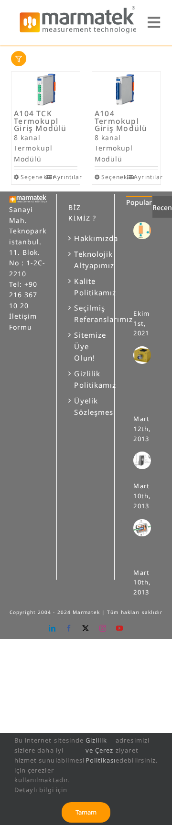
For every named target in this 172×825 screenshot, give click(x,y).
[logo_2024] (77, 8)
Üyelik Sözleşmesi (86, 406)
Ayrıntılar (65, 177)
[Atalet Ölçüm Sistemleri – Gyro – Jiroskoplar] (145, 354)
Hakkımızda (86, 238)
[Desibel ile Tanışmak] (145, 460)
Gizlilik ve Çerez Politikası (101, 750)
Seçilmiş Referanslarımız (86, 313)
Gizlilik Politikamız (86, 379)
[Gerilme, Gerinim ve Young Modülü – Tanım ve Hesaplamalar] (145, 230)
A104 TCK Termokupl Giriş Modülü (40, 120)
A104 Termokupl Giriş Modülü (121, 120)
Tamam (86, 812)
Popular (139, 202)
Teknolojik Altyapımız (86, 259)
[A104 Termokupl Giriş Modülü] (126, 90)
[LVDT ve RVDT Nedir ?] (145, 527)
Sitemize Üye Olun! (86, 346)
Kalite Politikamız (86, 286)
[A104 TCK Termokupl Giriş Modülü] (45, 90)
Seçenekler (33, 177)
